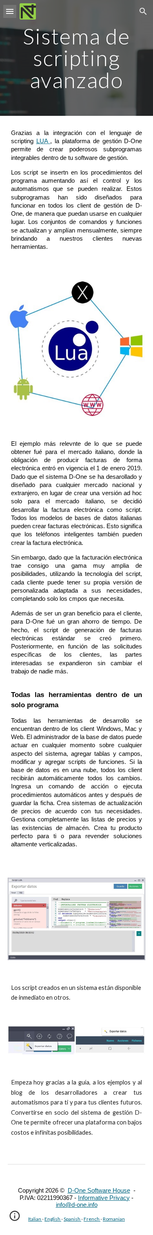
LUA (42, 141)
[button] (10, 11)
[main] (77, 58)
